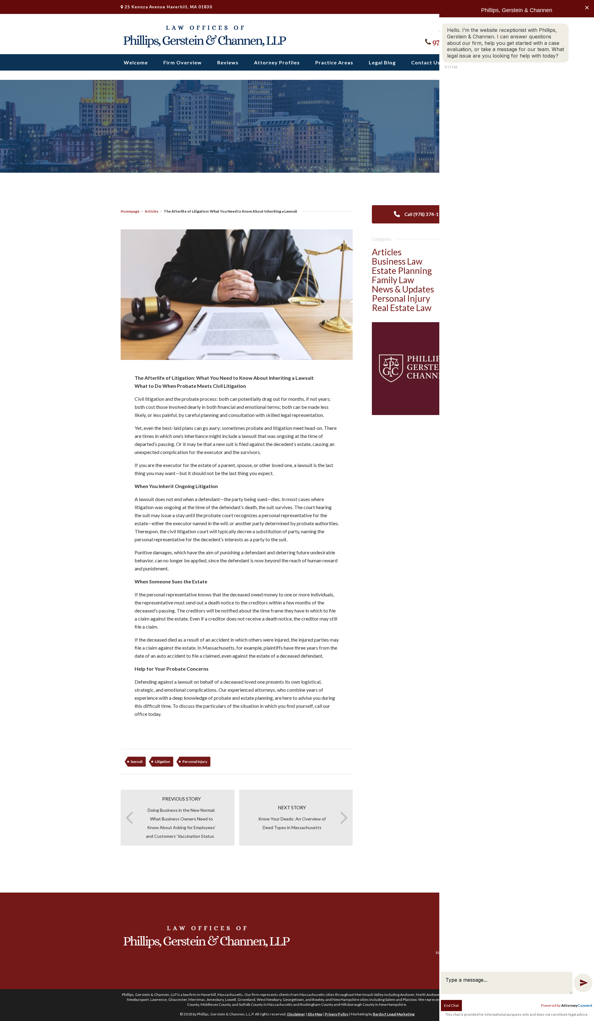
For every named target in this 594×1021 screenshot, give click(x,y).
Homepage (130, 211)
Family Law (393, 280)
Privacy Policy (336, 1014)
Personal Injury (195, 761)
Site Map (315, 1014)
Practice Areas (334, 62)
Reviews (228, 62)
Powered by (566, 1005)
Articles (151, 211)
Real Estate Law (401, 307)
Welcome (136, 62)
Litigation (162, 761)
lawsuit (137, 761)
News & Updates (403, 289)
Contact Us (425, 62)
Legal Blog (382, 62)
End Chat (451, 1005)
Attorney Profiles (277, 62)
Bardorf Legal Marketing (394, 1014)
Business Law (397, 261)
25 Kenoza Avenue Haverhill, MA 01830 (168, 6)
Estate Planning (402, 270)
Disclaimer (296, 1014)
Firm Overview (182, 62)
